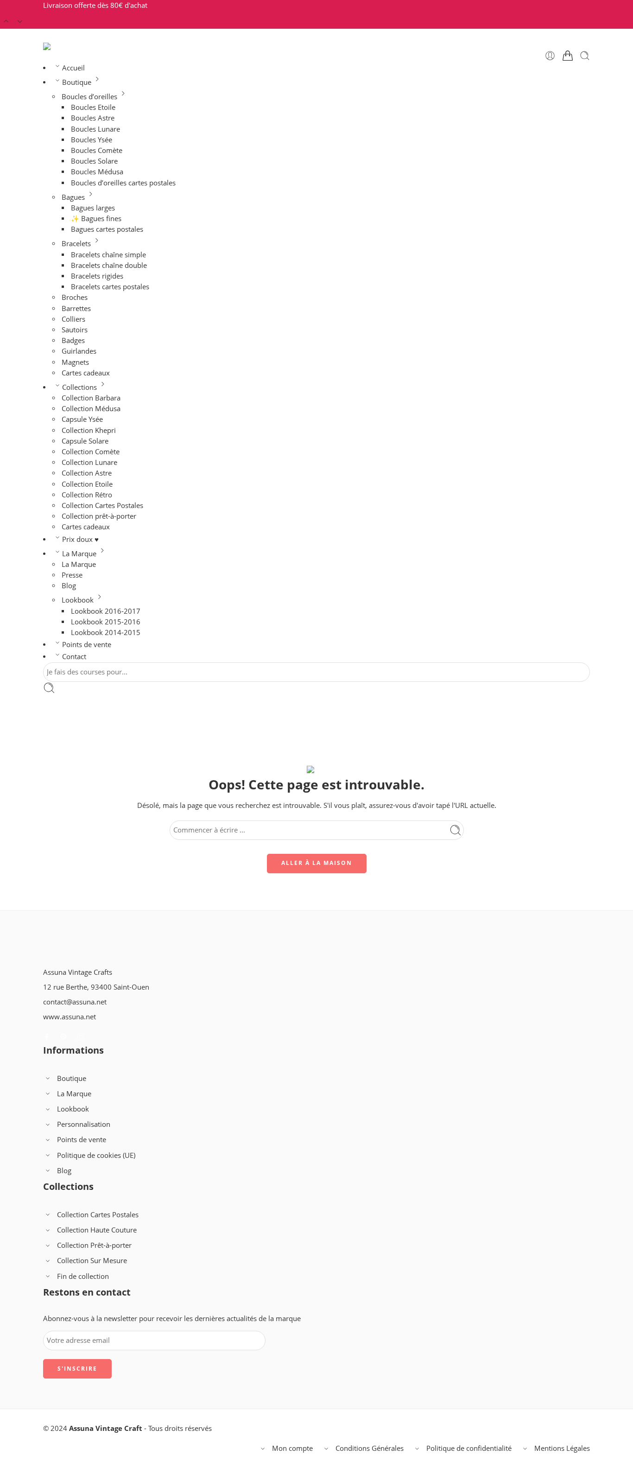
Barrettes (76, 308)
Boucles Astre (92, 118)
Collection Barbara (91, 398)
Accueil (73, 68)
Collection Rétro (87, 494)
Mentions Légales (562, 1448)
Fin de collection (83, 1276)
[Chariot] (568, 56)
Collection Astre (87, 473)
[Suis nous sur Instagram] (80, 1037)
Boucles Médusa (97, 171)
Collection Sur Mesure (92, 1260)
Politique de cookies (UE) (96, 1155)
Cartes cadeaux (86, 373)
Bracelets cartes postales (110, 286)
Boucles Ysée (91, 139)
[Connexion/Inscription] (550, 55)
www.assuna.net (69, 1016)
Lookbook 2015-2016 (105, 621)
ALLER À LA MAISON (316, 863)
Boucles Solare (94, 161)
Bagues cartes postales (107, 229)
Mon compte (292, 1448)
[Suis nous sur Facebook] (47, 1037)
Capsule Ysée (82, 419)
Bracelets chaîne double (109, 265)
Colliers (73, 319)
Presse (72, 575)
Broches (75, 297)
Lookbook (78, 600)
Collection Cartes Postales (102, 505)
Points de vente (86, 644)
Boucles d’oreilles (89, 96)
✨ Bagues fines (96, 218)
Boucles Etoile (93, 107)
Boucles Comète (96, 150)
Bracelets (76, 243)
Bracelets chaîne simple (108, 254)
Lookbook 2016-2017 (105, 611)
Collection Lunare (89, 462)
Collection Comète (91, 451)
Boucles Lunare (95, 129)
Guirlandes (79, 351)
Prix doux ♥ (80, 539)
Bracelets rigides (97, 276)
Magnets (75, 362)
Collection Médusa (91, 408)
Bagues (73, 197)
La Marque (79, 553)
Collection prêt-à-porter (99, 516)
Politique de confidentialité (469, 1448)
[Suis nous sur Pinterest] (63, 1037)
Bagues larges (93, 207)
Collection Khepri (89, 430)
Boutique (76, 82)
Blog (69, 585)
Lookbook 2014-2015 (105, 632)
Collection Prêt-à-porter (94, 1245)
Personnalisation (83, 1124)
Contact (74, 656)
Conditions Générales (369, 1448)
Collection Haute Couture (97, 1230)
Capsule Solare (85, 441)
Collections (79, 387)
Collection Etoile (87, 484)
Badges (73, 340)
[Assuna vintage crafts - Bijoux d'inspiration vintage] (80, 46)
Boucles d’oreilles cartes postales (123, 182)
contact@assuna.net (75, 1002)
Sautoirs (75, 329)
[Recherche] (585, 56)
